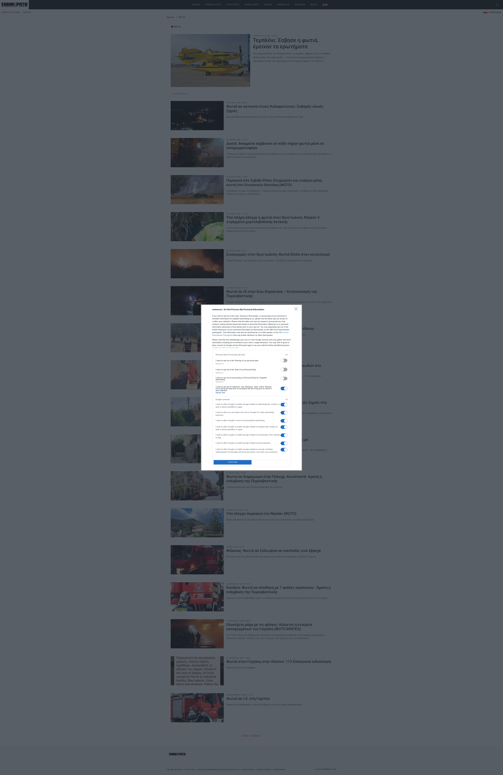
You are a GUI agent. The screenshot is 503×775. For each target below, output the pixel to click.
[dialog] (251, 388)
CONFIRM (232, 462)
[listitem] (251, 354)
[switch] (284, 360)
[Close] (296, 309)
